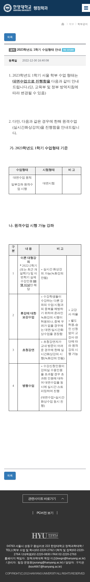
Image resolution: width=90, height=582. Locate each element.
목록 (10, 37)
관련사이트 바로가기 (42, 498)
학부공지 (83, 24)
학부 (71, 24)
